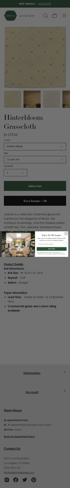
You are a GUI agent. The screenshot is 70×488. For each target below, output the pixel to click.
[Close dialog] (66, 233)
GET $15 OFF (51, 249)
